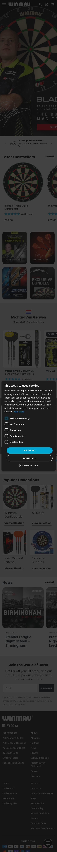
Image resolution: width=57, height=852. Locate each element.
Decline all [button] (29, 458)
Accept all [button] (30, 450)
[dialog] (28, 426)
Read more (18, 411)
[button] (28, 465)
